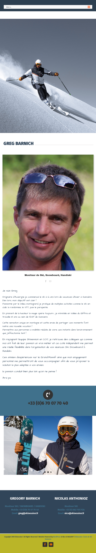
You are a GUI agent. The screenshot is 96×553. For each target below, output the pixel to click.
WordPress (57, 537)
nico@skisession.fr (74, 513)
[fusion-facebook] (46, 281)
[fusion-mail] (50, 281)
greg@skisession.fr (28, 513)
